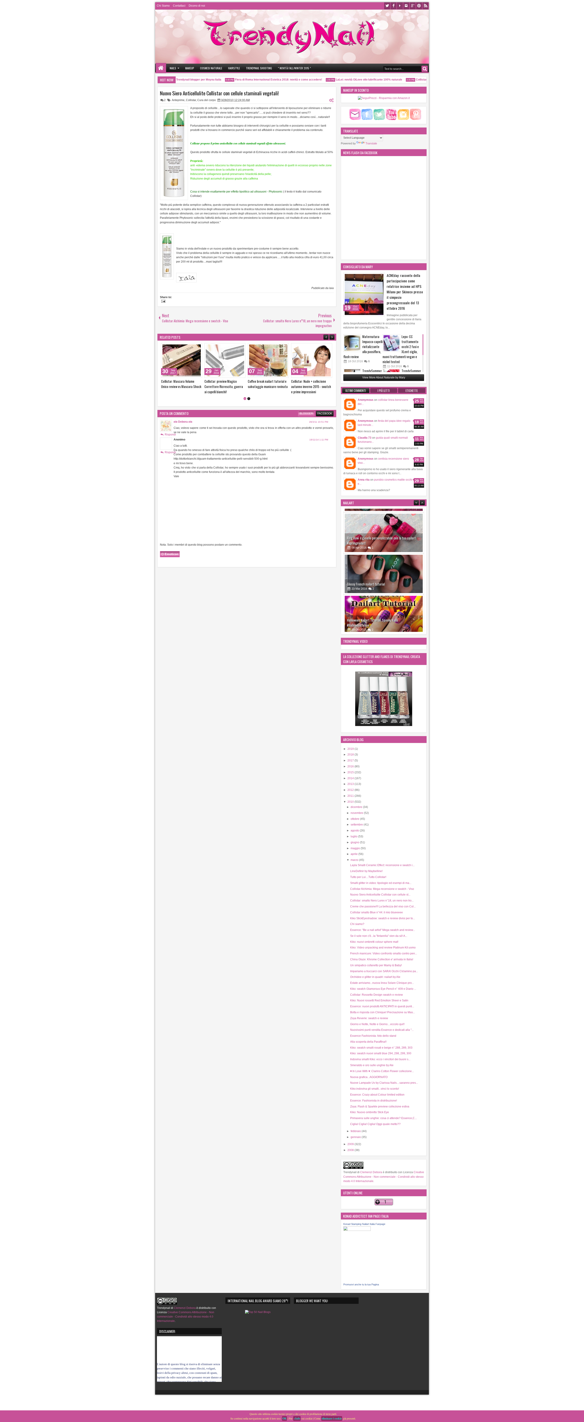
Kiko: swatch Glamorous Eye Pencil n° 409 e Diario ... (383, 988)
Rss (425, 5)
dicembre (357, 807)
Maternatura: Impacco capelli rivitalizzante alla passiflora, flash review (363, 346)
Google (413, 5)
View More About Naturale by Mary (383, 377)
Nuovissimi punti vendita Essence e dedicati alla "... (382, 1029)
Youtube (400, 5)
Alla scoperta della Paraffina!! (368, 1041)
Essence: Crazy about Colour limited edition (377, 1094)
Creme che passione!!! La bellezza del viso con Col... (383, 906)
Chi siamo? (357, 924)
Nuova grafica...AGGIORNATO (369, 1077)
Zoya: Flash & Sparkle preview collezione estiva (379, 1106)
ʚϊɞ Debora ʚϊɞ (183, 427)
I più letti (384, 390)
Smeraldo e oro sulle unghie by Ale (372, 1065)
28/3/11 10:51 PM (318, 427)
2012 (351, 790)
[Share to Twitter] (192, 347)
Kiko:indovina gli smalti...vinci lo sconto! (374, 1088)
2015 (351, 772)
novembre (357, 813)
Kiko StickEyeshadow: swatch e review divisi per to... (382, 918)
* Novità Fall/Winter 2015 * (294, 68)
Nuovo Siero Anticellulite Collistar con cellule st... (380, 894)
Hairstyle (234, 68)
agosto (355, 830)
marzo (355, 860)
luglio (354, 836)
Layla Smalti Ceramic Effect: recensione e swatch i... (382, 865)
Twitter (387, 5)
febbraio (356, 1131)
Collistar (191, 100)
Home (161, 68)
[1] (244, 403)
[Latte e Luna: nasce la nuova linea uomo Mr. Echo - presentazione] (311, 360)
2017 (351, 760)
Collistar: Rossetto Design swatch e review (376, 994)
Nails (173, 68)
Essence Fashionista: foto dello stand (373, 1035)
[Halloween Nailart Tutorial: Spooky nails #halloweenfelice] (384, 570)
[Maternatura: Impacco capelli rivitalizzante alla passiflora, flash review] (352, 343)
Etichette (412, 390)
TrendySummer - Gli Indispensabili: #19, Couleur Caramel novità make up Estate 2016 (268, 389)
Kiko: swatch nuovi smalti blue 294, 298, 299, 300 (380, 1053)
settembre (357, 824)
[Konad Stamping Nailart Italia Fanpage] (357, 1230)
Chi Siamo (163, 5)
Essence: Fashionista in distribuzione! (373, 1100)
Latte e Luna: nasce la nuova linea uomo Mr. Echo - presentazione (309, 386)
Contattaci (179, 5)
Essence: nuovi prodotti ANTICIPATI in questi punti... (382, 1006)
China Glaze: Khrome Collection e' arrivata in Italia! (381, 959)
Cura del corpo (206, 100)
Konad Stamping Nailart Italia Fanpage (364, 1224)
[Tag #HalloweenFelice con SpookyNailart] (384, 611)
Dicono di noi (197, 5)
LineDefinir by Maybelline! (366, 871)
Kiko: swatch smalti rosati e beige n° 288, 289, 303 (381, 1047)
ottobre (355, 818)
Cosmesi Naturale (211, 68)
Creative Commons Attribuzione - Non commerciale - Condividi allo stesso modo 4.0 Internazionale (383, 1176)
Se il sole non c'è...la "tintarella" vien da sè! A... (378, 936)
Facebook (393, 5)
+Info (297, 1418)
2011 (351, 795)
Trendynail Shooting (259, 68)
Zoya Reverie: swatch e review (369, 1018)
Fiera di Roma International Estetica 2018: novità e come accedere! (253, 79)
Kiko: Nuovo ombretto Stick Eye (369, 1112)
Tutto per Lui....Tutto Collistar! (368, 877)
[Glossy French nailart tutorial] (384, 529)
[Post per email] (162, 301)
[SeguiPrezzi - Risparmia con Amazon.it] (384, 98)
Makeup (189, 68)
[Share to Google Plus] (197, 347)
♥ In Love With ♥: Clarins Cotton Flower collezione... (382, 1071)
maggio (356, 848)
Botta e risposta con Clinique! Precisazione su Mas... (382, 1012)
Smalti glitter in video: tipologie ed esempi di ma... (380, 883)
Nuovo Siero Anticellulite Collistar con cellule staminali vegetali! (219, 93)
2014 (351, 778)
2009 (351, 1144)
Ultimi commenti (355, 390)
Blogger (306, 418)
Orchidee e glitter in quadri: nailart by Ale (375, 977)
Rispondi (170, 439)
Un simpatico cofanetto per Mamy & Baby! (376, 965)
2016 (351, 766)
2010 (351, 801)
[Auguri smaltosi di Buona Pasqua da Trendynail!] (225, 360)
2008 (351, 1150)
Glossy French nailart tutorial (366, 539)
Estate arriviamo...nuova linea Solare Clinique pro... (382, 982)
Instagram (406, 5)
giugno (355, 842)
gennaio (356, 1137)
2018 (351, 754)
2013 (351, 784)
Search (425, 69)
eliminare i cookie (332, 1418)
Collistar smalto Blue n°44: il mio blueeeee (376, 912)
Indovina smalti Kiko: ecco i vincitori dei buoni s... (380, 1059)
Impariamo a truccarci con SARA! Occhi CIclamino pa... (384, 971)
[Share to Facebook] (187, 347)
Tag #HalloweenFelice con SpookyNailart (373, 621)
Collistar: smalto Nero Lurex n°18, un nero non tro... (382, 900)
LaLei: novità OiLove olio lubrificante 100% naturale (344, 79)
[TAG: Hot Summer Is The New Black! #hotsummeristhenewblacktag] (181, 360)
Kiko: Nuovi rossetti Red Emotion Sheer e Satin (379, 1000)
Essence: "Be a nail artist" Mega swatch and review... (382, 930)
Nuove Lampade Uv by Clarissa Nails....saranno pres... (384, 1082)
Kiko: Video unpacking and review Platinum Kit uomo (383, 947)
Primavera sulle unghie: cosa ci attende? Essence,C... (383, 1118)
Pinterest (419, 5)
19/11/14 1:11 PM (318, 445)
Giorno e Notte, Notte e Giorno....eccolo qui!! (377, 1024)
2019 (351, 748)
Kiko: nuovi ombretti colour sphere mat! (374, 941)
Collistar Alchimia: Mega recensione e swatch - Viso (382, 889)
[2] (248, 403)
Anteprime (178, 100)
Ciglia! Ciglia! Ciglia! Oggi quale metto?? (375, 1124)
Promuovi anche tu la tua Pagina (361, 1284)
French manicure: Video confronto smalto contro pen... (383, 953)
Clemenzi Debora (371, 1172)
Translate (371, 143)
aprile (354, 854)
